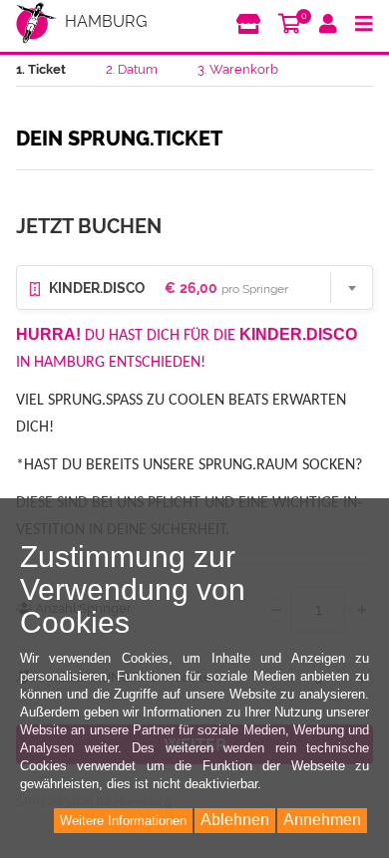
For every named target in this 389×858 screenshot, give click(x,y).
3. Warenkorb (237, 69)
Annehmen (322, 819)
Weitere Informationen (123, 820)
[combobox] (194, 287)
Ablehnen (234, 819)
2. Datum (132, 69)
